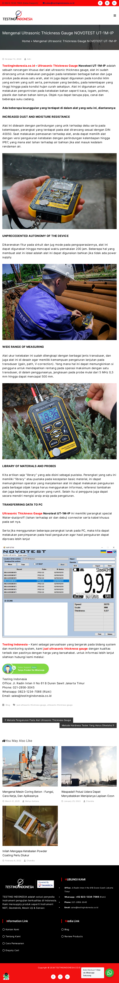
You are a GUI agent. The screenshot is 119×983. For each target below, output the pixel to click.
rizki (29, 59)
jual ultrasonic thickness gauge (65, 648)
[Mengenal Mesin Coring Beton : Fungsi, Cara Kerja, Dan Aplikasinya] (30, 766)
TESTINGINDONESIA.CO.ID (68, 967)
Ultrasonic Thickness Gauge (58, 65)
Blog (8, 705)
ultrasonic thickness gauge (60, 705)
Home (26, 41)
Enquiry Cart (12, 950)
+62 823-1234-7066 (87, 896)
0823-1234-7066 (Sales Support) (21, 3)
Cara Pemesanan (15, 943)
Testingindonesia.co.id (18, 65)
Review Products (73, 936)
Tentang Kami (13, 936)
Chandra (90, 801)
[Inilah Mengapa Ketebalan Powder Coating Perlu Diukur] (30, 825)
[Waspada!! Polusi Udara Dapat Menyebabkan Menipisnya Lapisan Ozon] (89, 766)
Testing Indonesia (15, 644)
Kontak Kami (12, 929)
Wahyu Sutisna (32, 801)
